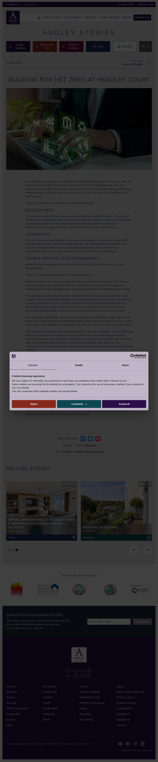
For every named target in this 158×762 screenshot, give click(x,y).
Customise (77, 404)
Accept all (124, 404)
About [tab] (125, 365)
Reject (34, 404)
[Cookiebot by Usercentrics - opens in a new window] (132, 356)
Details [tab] (79, 365)
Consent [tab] (32, 365)
